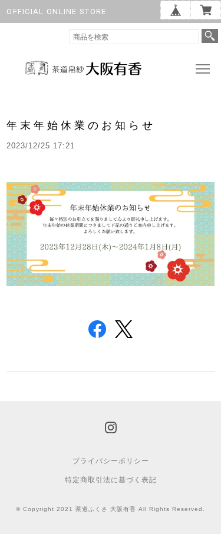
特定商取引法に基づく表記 (111, 480)
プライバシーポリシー (110, 461)
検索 (210, 36)
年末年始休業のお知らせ (81, 125)
